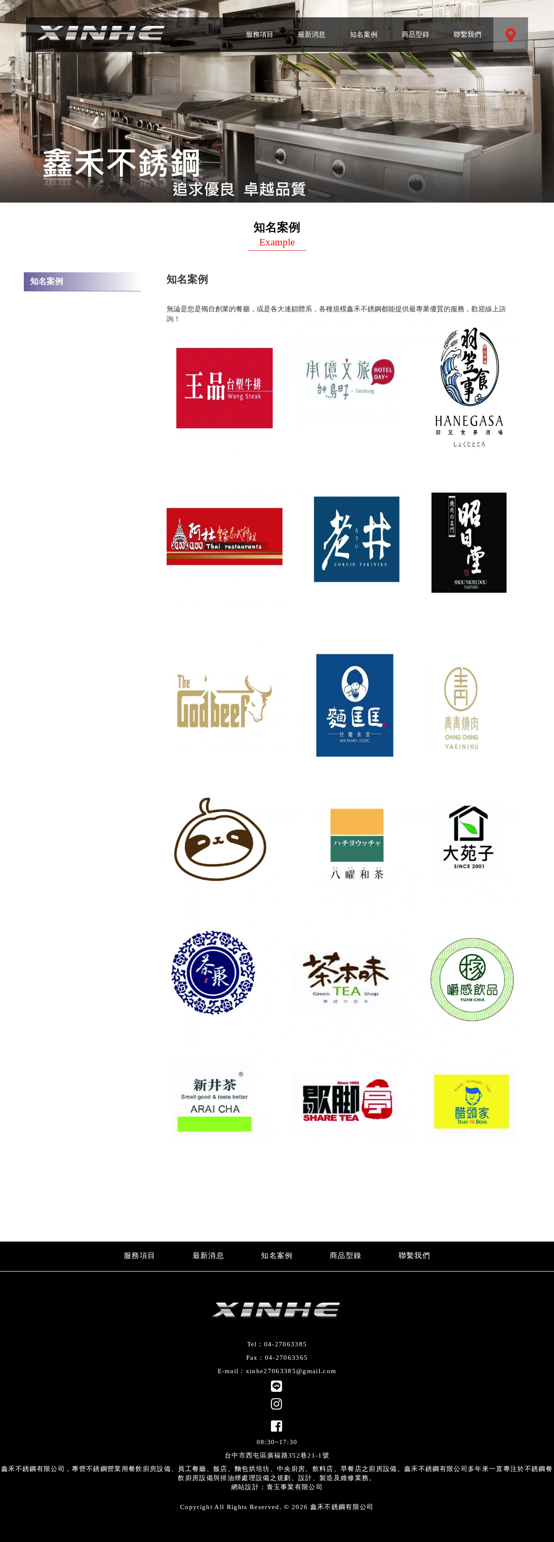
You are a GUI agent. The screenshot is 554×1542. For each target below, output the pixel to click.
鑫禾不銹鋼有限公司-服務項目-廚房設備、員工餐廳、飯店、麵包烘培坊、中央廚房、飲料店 (101, 34)
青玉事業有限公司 (295, 1487)
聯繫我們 (467, 27)
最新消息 (311, 27)
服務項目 (259, 27)
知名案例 (363, 27)
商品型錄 (415, 27)
